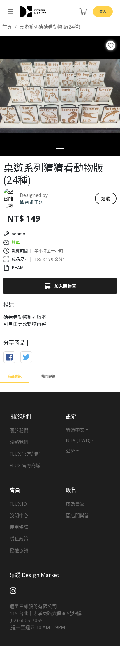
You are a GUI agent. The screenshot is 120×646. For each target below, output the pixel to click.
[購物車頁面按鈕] (83, 11)
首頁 (7, 27)
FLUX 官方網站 (25, 454)
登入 (102, 11)
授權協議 (19, 550)
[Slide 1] (60, 148)
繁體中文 (75, 430)
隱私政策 (19, 539)
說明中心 (19, 515)
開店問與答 (77, 515)
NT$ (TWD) (78, 440)
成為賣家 (75, 504)
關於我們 (19, 430)
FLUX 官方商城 (25, 465)
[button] (9, 96)
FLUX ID (18, 504)
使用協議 (19, 527)
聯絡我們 (19, 442)
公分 (70, 451)
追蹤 (105, 198)
